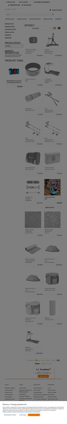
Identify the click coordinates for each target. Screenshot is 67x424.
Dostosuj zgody (22, 414)
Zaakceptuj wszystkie (34, 414)
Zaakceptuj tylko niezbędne (10, 414)
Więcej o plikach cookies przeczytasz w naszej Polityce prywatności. (21, 411)
